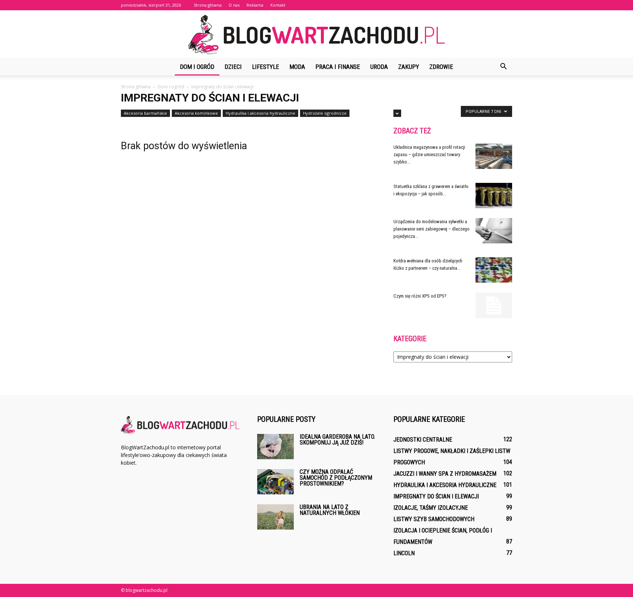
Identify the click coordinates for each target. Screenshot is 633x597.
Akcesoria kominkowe (196, 113)
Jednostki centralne (422, 439)
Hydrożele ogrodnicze (325, 113)
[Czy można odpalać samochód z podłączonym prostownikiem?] (275, 481)
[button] (503, 66)
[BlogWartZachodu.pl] (316, 34)
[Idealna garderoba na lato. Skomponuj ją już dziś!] (275, 446)
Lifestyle (265, 66)
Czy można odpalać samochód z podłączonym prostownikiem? (336, 477)
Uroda (379, 66)
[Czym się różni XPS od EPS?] (493, 305)
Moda (297, 66)
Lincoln (404, 553)
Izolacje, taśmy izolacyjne (430, 507)
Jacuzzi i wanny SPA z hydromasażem (444, 473)
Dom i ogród (197, 66)
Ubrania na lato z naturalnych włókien (330, 510)
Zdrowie (441, 66)
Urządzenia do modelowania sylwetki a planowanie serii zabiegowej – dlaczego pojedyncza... (431, 229)
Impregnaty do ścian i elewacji (436, 496)
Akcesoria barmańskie (145, 113)
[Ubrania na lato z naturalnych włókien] (275, 517)
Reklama (255, 5)
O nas (234, 5)
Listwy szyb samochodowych (433, 519)
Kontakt (277, 5)
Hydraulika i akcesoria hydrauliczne (260, 113)
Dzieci (233, 66)
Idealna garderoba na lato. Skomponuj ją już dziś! (337, 439)
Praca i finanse (337, 66)
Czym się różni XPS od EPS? (420, 296)
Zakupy (408, 66)
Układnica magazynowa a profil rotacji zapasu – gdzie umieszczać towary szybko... (429, 154)
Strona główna (208, 5)
